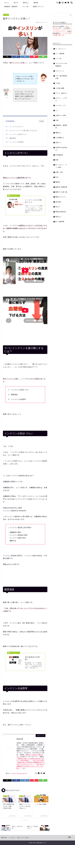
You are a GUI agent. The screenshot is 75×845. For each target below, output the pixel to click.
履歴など (58, 132)
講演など (26, 3)
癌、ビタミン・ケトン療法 (61, 166)
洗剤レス (58, 142)
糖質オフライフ (38, 6)
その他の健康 (59, 88)
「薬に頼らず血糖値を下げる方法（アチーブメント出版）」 (30, 766)
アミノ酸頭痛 (59, 53)
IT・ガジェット (60, 48)
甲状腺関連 (59, 155)
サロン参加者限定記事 (61, 77)
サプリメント (59, 71)
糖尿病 (36, 3)
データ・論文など (61, 93)
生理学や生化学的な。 (61, 149)
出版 (56, 120)
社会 (56, 177)
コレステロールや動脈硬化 (61, 65)
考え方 (16, 3)
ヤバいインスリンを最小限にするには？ (24, 130)
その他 (57, 83)
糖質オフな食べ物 (61, 192)
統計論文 (58, 202)
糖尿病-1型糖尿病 (61, 187)
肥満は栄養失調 (60, 211)
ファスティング (60, 105)
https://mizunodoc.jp (19, 773)
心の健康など (59, 137)
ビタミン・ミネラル (61, 99)
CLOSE (41, 121)
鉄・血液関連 (59, 221)
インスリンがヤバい (17, 126)
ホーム (6, 3)
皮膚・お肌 (59, 172)
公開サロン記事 (60, 115)
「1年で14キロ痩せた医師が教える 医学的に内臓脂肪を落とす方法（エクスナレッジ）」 (31, 762)
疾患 (56, 160)
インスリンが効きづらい (18, 134)
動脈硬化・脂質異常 (11, 6)
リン (56, 110)
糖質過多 (13, 138)
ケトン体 (25, 6)
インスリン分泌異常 (17, 142)
